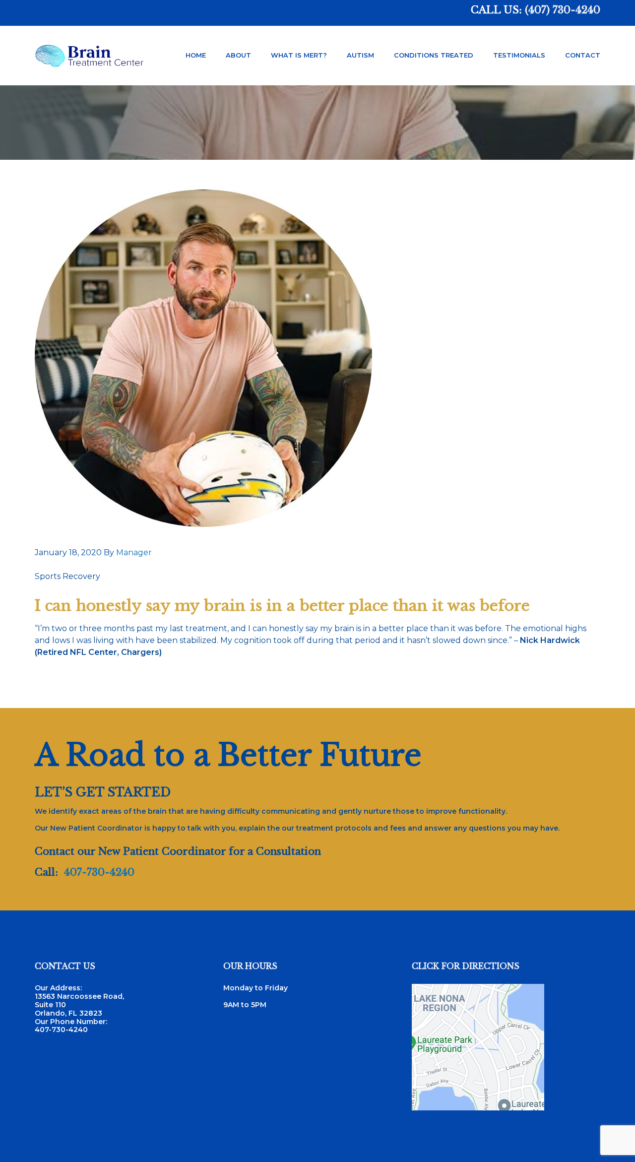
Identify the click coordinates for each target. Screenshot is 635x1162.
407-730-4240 (99, 872)
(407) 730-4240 (562, 10)
